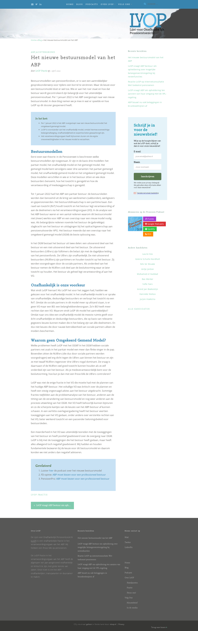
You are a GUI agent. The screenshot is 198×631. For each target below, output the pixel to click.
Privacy (121, 624)
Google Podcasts (155, 224)
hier (51, 470)
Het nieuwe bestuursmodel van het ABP (95, 538)
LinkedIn (128, 547)
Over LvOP (107, 4)
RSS (149, 234)
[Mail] (32, 4)
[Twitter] (36, 4)
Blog (79, 4)
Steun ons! (131, 593)
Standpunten (132, 583)
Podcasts (92, 4)
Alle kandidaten (139, 309)
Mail (127, 537)
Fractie (129, 588)
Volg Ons (124, 4)
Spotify (151, 229)
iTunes (150, 218)
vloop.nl (113, 624)
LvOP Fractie (41, 71)
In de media (132, 608)
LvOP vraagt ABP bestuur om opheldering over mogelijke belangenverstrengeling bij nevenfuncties (98, 547)
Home (69, 4)
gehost (89, 624)
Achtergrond (45, 52)
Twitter (128, 542)
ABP (33, 52)
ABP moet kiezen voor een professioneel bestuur (79, 474)
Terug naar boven (158, 627)
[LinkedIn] (40, 4)
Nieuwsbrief (132, 603)
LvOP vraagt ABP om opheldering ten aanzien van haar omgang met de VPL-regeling (147, 94)
